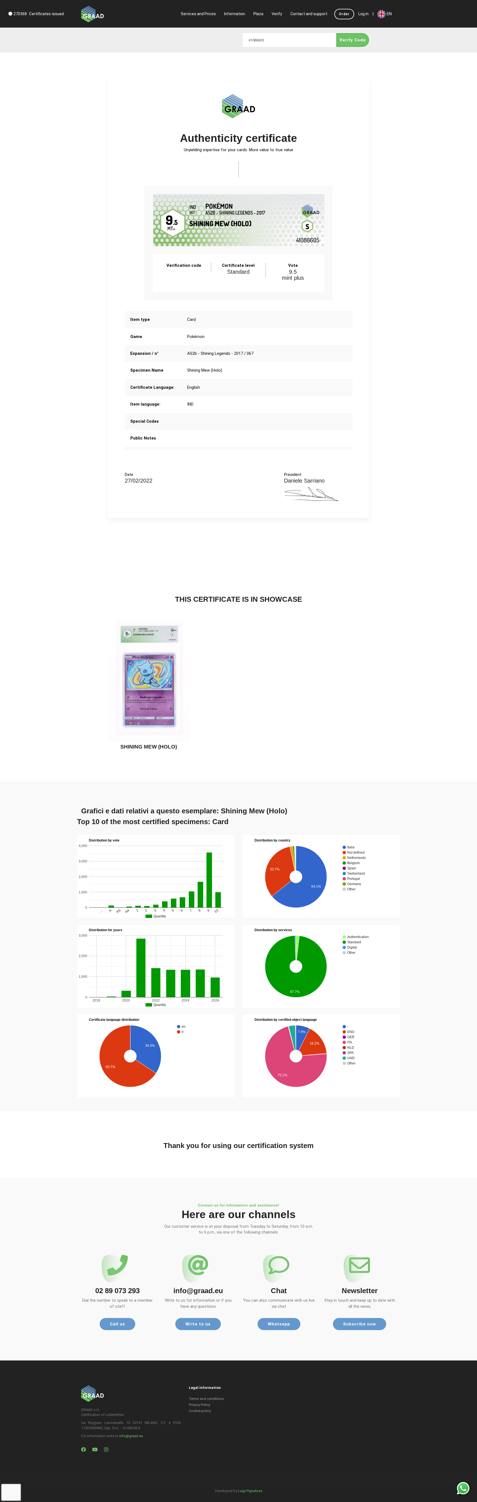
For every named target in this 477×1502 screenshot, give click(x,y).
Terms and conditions (206, 1399)
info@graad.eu (131, 1436)
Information (234, 14)
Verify (277, 14)
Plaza (258, 14)
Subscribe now (359, 1324)
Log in (363, 14)
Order (344, 14)
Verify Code (353, 40)
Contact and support (308, 14)
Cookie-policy (200, 1411)
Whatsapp (279, 1324)
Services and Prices (198, 14)
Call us (117, 1324)
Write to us (198, 1324)
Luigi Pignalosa (250, 1491)
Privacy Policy (199, 1405)
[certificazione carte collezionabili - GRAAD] (92, 13)
